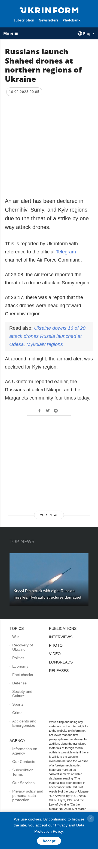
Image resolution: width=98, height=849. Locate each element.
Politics (18, 658)
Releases (59, 670)
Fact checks (22, 674)
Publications (62, 628)
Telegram (66, 251)
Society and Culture (22, 693)
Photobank (71, 20)
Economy (20, 666)
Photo (56, 645)
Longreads (61, 662)
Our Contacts (23, 761)
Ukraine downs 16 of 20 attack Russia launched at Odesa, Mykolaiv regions (47, 336)
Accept (49, 841)
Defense (19, 683)
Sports (17, 704)
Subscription (24, 20)
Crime (17, 712)
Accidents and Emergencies (24, 723)
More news (49, 515)
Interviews (60, 637)
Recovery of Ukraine (22, 647)
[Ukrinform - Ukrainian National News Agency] (49, 10)
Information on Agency (24, 751)
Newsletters (48, 20)
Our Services (23, 783)
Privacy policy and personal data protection (27, 795)
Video (55, 654)
